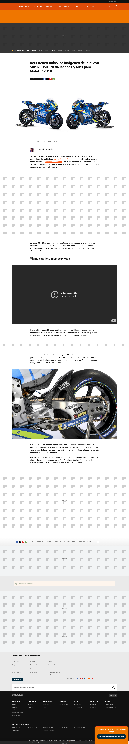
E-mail (53, 79)
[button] (44, 149)
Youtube (81, 678)
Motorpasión (77, 704)
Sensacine (46, 704)
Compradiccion (94, 710)
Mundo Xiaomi (16, 715)
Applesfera (15, 710)
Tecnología (33, 665)
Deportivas (38, 6)
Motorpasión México (79, 727)
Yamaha (32, 669)
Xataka (14, 704)
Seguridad (15, 665)
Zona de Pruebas (23, 6)
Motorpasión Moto (79, 707)
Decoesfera (93, 707)
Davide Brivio (58, 542)
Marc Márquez (93, 6)
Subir (112, 695)
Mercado (60, 50)
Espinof (45, 707)
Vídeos (50, 661)
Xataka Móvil (15, 707)
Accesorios (79, 6)
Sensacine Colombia (48, 730)
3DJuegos (30, 704)
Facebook (113, 6)
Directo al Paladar (63, 704)
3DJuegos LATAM (32, 727)
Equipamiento (16, 669)
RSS (89, 678)
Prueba (67, 50)
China (27, 50)
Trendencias (93, 704)
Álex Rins (82, 542)
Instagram (116, 6)
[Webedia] (113, 1)
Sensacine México (48, 727)
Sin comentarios (37, 79)
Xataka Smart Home (17, 712)
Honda (50, 669)
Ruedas (73, 50)
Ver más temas (17, 679)
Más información (66, 742)
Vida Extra (30, 707)
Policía (53, 50)
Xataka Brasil (15, 730)
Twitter (109, 6)
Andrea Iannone (70, 542)
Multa (40, 50)
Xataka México (16, 727)
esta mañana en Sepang (63, 159)
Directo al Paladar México (63, 728)
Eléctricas (33, 672)
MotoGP (67, 6)
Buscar (113, 687)
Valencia (87, 50)
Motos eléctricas (53, 6)
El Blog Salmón (109, 704)
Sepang (48, 542)
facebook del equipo (53, 162)
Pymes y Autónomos (110, 707)
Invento (34, 50)
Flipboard (50, 79)
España (46, 50)
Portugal (80, 50)
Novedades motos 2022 (54, 673)
